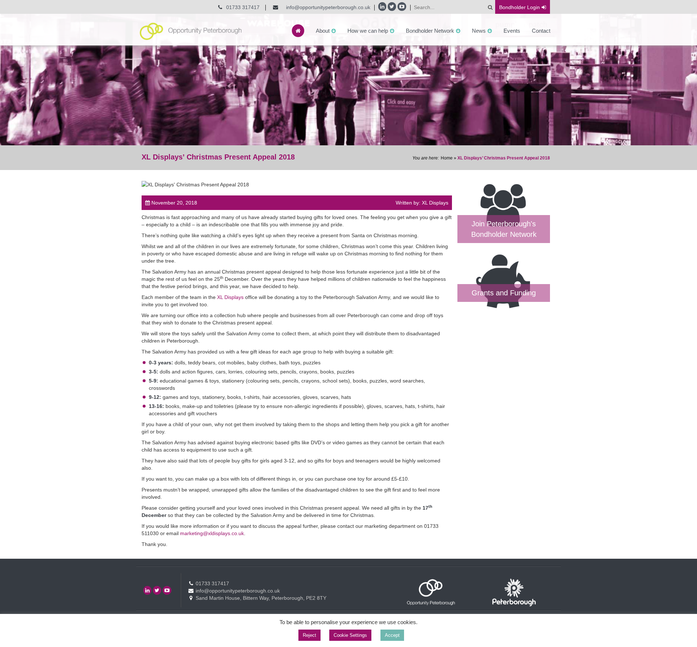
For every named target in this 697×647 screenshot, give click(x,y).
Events (512, 31)
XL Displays (230, 297)
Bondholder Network (430, 31)
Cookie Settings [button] (350, 635)
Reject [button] (309, 635)
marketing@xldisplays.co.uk (212, 533)
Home (447, 158)
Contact (541, 31)
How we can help (367, 31)
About (323, 31)
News (479, 31)
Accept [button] (392, 635)
